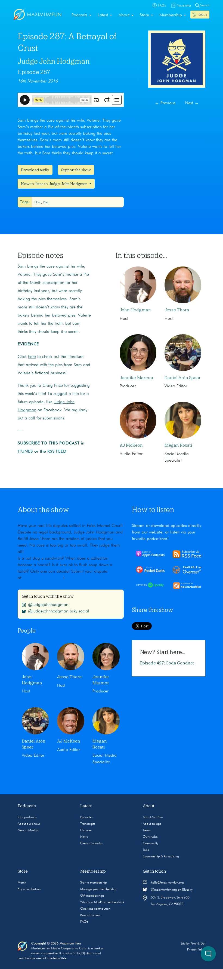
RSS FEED (56, 451)
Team (146, 830)
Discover (86, 830)
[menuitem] (81, 15)
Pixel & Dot (197, 943)
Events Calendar (91, 843)
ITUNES (25, 451)
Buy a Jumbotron (29, 889)
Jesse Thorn (177, 310)
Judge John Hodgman (54, 61)
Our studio (150, 837)
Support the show (76, 170)
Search (204, 5)
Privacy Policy (196, 949)
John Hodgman (135, 310)
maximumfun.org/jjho (43, 578)
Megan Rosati (178, 445)
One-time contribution (95, 908)
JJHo (37, 202)
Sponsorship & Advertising (161, 856)
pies (46, 202)
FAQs (84, 922)
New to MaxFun (28, 830)
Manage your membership (98, 889)
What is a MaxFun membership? (102, 902)
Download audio (35, 170)
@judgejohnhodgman (48, 605)
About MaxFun (153, 817)
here (32, 357)
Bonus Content (90, 915)
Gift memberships (92, 895)
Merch (22, 882)
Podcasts (79, 15)
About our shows (29, 824)
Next (192, 103)
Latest (103, 15)
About (124, 15)
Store (144, 15)
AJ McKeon (131, 445)
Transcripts (87, 824)
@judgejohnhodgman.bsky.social (58, 611)
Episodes (86, 817)
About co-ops (152, 824)
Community (150, 843)
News (84, 837)
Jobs (146, 850)
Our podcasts (27, 817)
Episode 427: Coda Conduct (167, 663)
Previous (165, 103)
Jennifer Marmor (136, 377)
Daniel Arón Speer (182, 377)
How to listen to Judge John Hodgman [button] (54, 184)
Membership (170, 15)
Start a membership (93, 882)
